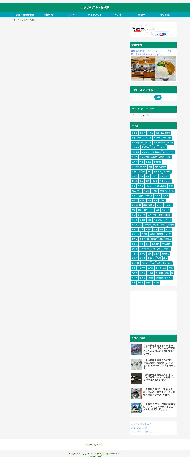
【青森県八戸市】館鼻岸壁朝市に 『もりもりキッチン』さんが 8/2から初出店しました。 (159, 407)
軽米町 (148, 282)
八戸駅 (165, 196)
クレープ (141, 215)
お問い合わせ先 (139, 428)
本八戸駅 (167, 171)
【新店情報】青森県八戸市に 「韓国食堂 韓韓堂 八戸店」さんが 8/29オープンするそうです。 (159, 364)
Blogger (100, 445)
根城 (141, 181)
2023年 (148, 143)
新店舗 (134, 239)
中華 (171, 268)
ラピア (154, 176)
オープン (157, 171)
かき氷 (140, 186)
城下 (141, 176)
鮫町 (149, 171)
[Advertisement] (69, 44)
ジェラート (164, 176)
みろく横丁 (158, 220)
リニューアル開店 (139, 167)
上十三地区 (167, 138)
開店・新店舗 (148, 205)
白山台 (134, 244)
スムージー (144, 249)
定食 (161, 215)
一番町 (171, 225)
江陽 (159, 258)
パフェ (134, 220)
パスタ (154, 181)
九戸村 (134, 273)
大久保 (168, 234)
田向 (155, 201)
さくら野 (141, 268)
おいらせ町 (144, 157)
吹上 (141, 229)
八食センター (165, 181)
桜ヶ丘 (142, 258)
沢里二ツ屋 (144, 239)
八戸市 (118, 14)
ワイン (134, 254)
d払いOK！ (136, 191)
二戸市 (142, 273)
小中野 (142, 220)
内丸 (167, 273)
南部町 (134, 201)
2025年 (157, 138)
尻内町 (148, 229)
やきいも (135, 234)
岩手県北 (165, 14)
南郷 (149, 254)
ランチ (134, 157)
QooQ (100, 456)
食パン (168, 229)
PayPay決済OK (138, 171)
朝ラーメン (148, 210)
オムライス (136, 225)
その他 (150, 268)
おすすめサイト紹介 (141, 424)
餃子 (141, 244)
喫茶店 (160, 234)
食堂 (171, 186)
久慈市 (152, 234)
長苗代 (146, 191)
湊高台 (168, 215)
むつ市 (134, 249)
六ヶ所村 (159, 273)
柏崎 (157, 210)
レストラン (152, 215)
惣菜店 (156, 254)
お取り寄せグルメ (164, 263)
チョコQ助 (155, 249)
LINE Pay (146, 263)
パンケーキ (150, 186)
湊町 (147, 176)
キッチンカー (168, 152)
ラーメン (135, 147)
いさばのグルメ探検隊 (95, 7)
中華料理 (148, 196)
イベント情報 (137, 196)
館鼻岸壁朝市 (160, 167)
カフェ (154, 147)
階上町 (134, 176)
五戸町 (157, 196)
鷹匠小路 (155, 244)
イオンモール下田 (166, 191)
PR (153, 263)
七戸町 (142, 254)
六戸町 (134, 229)
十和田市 (145, 147)
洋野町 (154, 239)
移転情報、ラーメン (164, 278)
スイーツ (163, 147)
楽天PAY (151, 258)
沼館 (155, 229)
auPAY (160, 205)
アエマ (168, 220)
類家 (151, 167)
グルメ (71, 14)
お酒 (134, 268)
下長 (134, 210)
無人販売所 (162, 186)
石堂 (149, 220)
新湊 (140, 210)
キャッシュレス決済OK (151, 152)
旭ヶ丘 (134, 278)
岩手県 (148, 162)
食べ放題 (135, 263)
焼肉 (149, 201)
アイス (154, 191)
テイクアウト (95, 14)
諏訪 (134, 282)
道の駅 (156, 282)
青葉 (134, 186)
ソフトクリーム (159, 225)
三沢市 (154, 157)
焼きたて (165, 210)
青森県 (141, 14)
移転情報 (48, 14)
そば (134, 215)
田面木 (168, 239)
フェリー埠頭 (161, 268)
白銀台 (150, 278)
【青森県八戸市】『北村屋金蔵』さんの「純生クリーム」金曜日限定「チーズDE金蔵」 (159, 392)
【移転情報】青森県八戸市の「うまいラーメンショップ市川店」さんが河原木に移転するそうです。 (159, 349)
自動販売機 (136, 205)
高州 (147, 244)
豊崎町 (140, 282)
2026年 (170, 143)
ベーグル (166, 249)
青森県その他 (137, 143)
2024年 (148, 138)
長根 (162, 229)
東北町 (134, 258)
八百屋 (150, 273)
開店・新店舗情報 (25, 14)
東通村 (142, 278)
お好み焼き (166, 244)
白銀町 (162, 201)
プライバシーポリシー (142, 431)
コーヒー (147, 225)
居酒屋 (162, 157)
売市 (141, 162)
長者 (165, 258)
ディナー (168, 205)
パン (169, 157)
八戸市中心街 (159, 143)
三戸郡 (134, 162)
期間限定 (165, 254)
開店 (147, 181)
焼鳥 (161, 239)
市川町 (142, 201)
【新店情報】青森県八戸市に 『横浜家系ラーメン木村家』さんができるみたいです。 (159, 377)
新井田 (134, 181)
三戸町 (144, 234)
